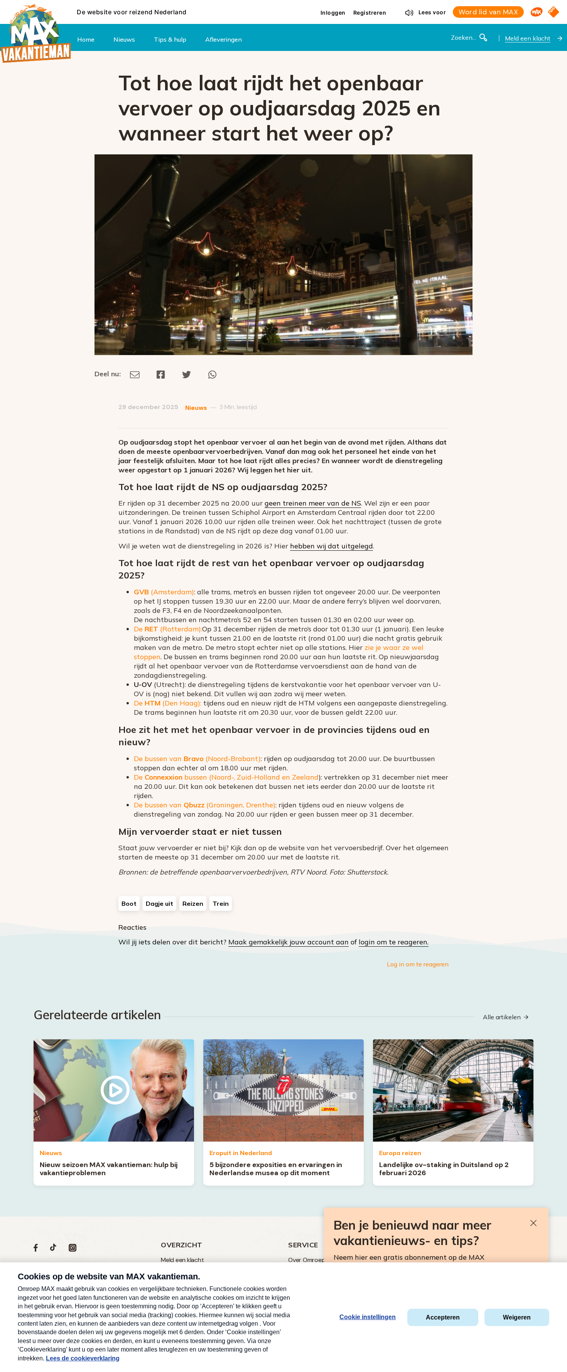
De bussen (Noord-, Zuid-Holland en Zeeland (226, 777)
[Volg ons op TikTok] (53, 1249)
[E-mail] (135, 373)
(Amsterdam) (164, 591)
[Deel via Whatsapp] (212, 373)
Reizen (192, 903)
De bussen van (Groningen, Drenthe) (204, 804)
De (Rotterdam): (168, 628)
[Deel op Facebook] (161, 373)
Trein (221, 903)
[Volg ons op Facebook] (36, 1249)
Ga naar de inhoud (283, 6)
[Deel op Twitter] (186, 373)
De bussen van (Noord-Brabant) (197, 758)
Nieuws (196, 408)
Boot (129, 903)
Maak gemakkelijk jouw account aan (288, 941)
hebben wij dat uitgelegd (331, 545)
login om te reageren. (394, 941)
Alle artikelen (502, 1017)
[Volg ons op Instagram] (72, 1249)
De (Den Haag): (167, 703)
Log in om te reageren (418, 964)
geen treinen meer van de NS (313, 503)
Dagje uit (159, 903)
